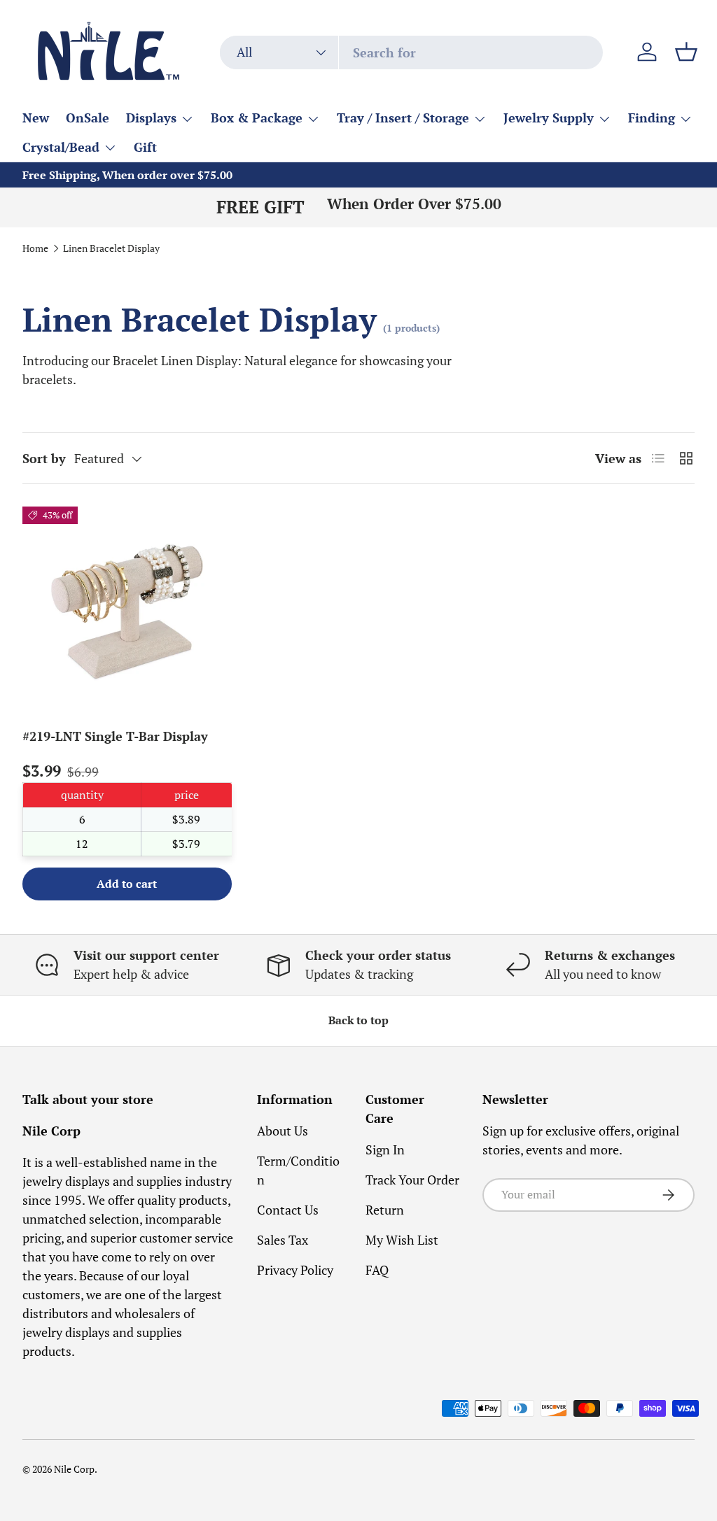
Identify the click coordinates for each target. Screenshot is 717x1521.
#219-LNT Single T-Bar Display (115, 736)
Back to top (358, 1020)
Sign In (385, 1149)
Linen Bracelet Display (111, 249)
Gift (145, 147)
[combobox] (411, 52)
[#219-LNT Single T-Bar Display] (127, 611)
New (35, 117)
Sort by (44, 458)
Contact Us (288, 1209)
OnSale (87, 117)
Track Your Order (412, 1179)
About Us (282, 1130)
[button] (686, 51)
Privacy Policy (295, 1269)
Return (385, 1209)
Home (35, 249)
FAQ (377, 1269)
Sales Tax (282, 1239)
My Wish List (402, 1239)
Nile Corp (74, 1469)
